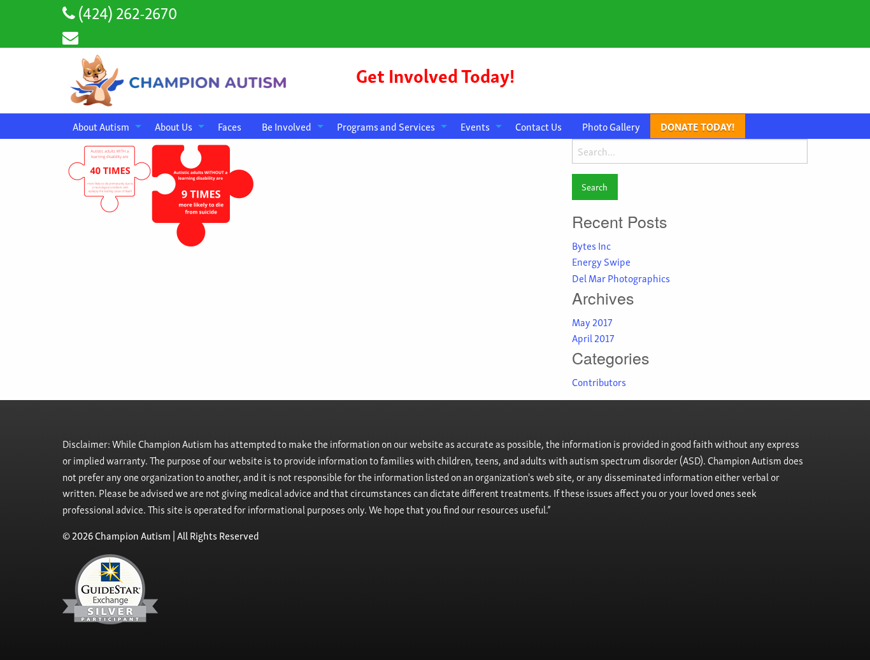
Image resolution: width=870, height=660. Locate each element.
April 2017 (593, 337)
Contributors (599, 381)
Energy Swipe (601, 261)
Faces (229, 126)
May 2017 (592, 321)
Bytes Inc (591, 245)
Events (475, 126)
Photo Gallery (611, 126)
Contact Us (538, 126)
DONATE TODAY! (697, 126)
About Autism (101, 126)
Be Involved (286, 126)
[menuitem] (103, 126)
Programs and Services (386, 126)
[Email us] (70, 36)
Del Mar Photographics (621, 277)
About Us (173, 126)
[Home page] (180, 78)
